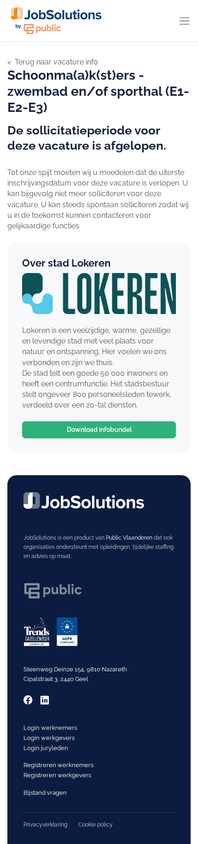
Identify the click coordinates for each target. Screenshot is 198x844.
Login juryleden (45, 748)
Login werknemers (50, 727)
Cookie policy (95, 824)
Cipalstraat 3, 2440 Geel (55, 678)
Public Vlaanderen (129, 538)
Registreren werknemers (58, 765)
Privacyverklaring (45, 824)
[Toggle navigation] (184, 20)
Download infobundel (99, 429)
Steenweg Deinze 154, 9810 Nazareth (75, 669)
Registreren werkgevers (57, 775)
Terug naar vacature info (56, 62)
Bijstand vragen (45, 792)
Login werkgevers (49, 737)
